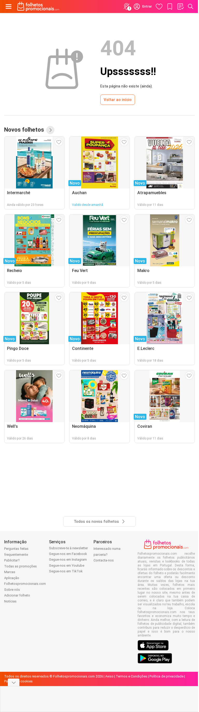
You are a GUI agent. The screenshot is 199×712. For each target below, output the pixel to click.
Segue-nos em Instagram (68, 559)
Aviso (109, 676)
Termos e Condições (131, 676)
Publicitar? (12, 560)
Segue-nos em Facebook (68, 554)
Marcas (9, 572)
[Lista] (180, 6)
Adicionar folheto (17, 595)
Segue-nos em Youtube (66, 565)
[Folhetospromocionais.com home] (38, 6)
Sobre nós (12, 590)
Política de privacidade (166, 676)
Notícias (10, 601)
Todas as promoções (20, 566)
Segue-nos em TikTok (66, 571)
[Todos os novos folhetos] (50, 130)
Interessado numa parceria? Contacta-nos (107, 554)
